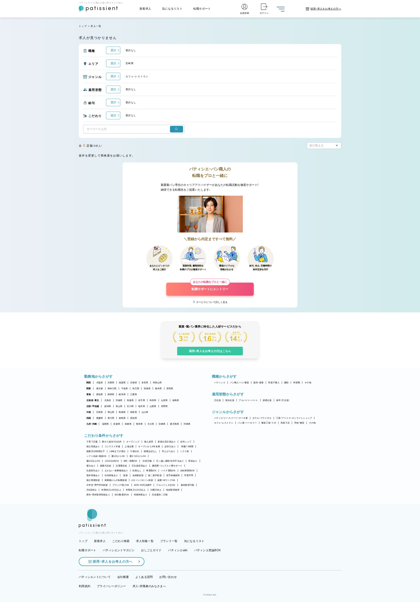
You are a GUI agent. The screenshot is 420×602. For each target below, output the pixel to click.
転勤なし (137, 470)
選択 (113, 50)
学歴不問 (188, 475)
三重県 (133, 394)
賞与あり (90, 466)
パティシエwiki (177, 550)
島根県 (122, 412)
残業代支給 (105, 466)
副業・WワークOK (166, 480)
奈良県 (145, 382)
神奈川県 (112, 388)
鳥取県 (133, 412)
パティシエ (219, 382)
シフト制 (184, 451)
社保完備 (147, 461)
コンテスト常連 (112, 446)
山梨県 (153, 406)
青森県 (130, 400)
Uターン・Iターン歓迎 (142, 480)
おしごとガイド (151, 550)
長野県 (164, 406)
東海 (88, 394)
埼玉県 (135, 388)
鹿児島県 (174, 424)
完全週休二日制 (160, 494)
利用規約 (84, 586)
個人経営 (148, 441)
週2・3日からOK (138, 456)
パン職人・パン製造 (239, 382)
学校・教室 (299, 423)
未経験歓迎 (138, 475)
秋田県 (153, 400)
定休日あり (170, 446)
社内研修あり (111, 475)
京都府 (133, 382)
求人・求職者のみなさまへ (149, 586)
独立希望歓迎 (93, 480)
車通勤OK (151, 470)
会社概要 (123, 577)
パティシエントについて (95, 577)
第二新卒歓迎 (155, 475)
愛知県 (99, 394)
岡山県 (111, 412)
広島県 (99, 412)
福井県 (141, 406)
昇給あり (192, 461)
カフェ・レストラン (223, 423)
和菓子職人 (273, 382)
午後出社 (134, 451)
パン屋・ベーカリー (247, 423)
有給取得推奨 (173, 490)
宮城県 (119, 400)
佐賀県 (116, 424)
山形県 (164, 400)
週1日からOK (118, 456)
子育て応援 (92, 441)
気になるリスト (172, 8)
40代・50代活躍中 (143, 485)
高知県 (133, 418)
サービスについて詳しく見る (212, 302)
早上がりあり (168, 451)
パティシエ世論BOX (207, 550)
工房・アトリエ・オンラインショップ (294, 418)
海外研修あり (93, 475)
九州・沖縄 (91, 424)
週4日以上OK (93, 461)
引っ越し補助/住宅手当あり (170, 461)
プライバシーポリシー (111, 586)
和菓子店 (285, 423)
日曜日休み (155, 490)
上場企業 (129, 446)
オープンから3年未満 (149, 446)
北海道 (107, 400)
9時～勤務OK (130, 461)
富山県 (119, 406)
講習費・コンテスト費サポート (167, 466)
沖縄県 (187, 424)
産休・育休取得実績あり (98, 494)
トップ (83, 26)
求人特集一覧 (145, 541)
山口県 (145, 412)
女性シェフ (185, 441)
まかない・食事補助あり (116, 470)
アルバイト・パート (248, 400)
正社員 (217, 400)
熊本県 (139, 424)
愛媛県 (99, 418)
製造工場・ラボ (268, 423)
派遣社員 (267, 400)
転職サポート (202, 8)
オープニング (133, 441)
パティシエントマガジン (119, 550)
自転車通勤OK (187, 470)
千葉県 (124, 388)
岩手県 (141, 400)
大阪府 (99, 382)
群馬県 (169, 388)
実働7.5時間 (187, 446)
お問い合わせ (168, 577)
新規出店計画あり (167, 441)
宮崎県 (162, 424)
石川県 (130, 406)
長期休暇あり (140, 494)
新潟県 (107, 406)
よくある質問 (144, 577)
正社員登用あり (139, 466)
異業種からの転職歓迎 (116, 480)
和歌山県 (157, 382)
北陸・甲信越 (92, 406)
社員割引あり (93, 470)
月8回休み (91, 490)
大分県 (150, 424)
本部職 (296, 382)
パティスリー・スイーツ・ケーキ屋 (231, 418)
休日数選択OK (122, 494)
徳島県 (122, 418)
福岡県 (105, 424)
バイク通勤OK (168, 470)
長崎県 (128, 424)
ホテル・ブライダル (261, 418)
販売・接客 (259, 382)
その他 (307, 382)
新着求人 (145, 8)
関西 (88, 382)
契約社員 (229, 400)
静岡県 (111, 394)
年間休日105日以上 (111, 490)
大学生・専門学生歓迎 (97, 485)
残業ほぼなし (150, 451)
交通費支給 (121, 466)
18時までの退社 (117, 451)
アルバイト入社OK (165, 485)
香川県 (111, 418)
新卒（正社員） (283, 400)
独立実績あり (93, 446)
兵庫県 (111, 382)
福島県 (175, 400)
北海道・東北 (92, 400)
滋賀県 (122, 382)
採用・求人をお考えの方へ (113, 561)
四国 (88, 418)
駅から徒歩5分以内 (111, 441)
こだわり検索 (121, 541)
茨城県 (147, 388)
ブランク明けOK (120, 485)
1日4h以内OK (112, 461)
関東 (88, 388)
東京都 (99, 388)
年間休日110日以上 (136, 490)
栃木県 (158, 388)
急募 (125, 475)
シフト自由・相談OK (96, 456)
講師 (286, 382)
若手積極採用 (173, 475)
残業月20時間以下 (95, 451)
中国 (88, 412)
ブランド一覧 (169, 541)
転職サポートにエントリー (210, 287)
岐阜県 (122, 394)
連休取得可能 (187, 485)
